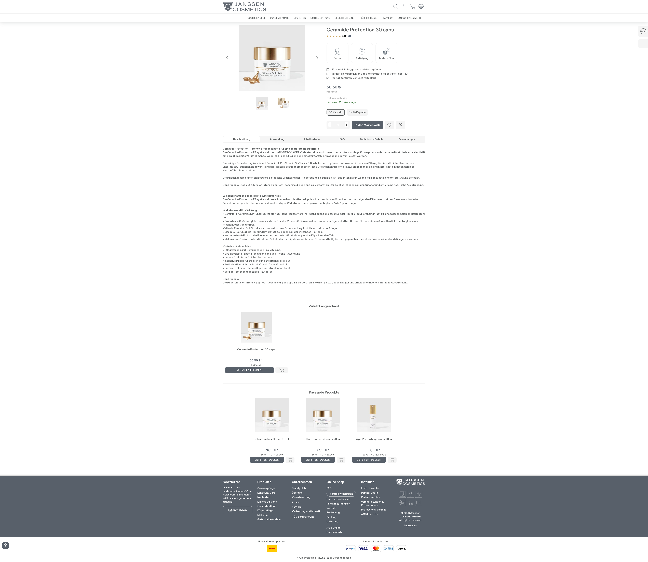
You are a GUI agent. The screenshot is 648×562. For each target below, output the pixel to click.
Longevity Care (266, 492)
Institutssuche (370, 488)
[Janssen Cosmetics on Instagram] (402, 494)
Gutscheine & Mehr (269, 519)
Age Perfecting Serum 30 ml (374, 439)
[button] (396, 6)
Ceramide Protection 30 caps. (256, 349)
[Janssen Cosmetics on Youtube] (418, 502)
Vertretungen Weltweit (306, 511)
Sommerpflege (266, 488)
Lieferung (332, 521)
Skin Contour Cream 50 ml (272, 439)
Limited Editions (267, 501)
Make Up (262, 515)
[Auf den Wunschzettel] (389, 125)
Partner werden (370, 497)
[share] (400, 125)
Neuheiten (263, 497)
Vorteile (331, 508)
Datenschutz (334, 532)
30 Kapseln (335, 112)
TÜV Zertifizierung (303, 516)
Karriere (297, 506)
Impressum (410, 525)
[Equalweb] (5, 548)
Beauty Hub (299, 488)
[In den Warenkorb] (281, 370)
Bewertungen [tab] (406, 139)
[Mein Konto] (404, 6)
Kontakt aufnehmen (338, 503)
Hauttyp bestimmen (338, 499)
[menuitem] (257, 18)
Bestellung (333, 512)
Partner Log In (369, 492)
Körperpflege (265, 510)
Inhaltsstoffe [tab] (312, 139)
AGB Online (334, 527)
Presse (296, 502)
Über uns (297, 492)
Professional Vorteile (373, 509)
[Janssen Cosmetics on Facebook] (410, 494)
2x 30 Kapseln (357, 112)
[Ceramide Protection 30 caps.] (272, 57)
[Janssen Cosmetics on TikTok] (418, 494)
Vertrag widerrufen (341, 493)
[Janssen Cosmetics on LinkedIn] (410, 502)
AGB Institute (369, 514)
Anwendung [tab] (277, 139)
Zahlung (331, 517)
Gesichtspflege (266, 506)
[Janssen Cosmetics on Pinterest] (402, 502)
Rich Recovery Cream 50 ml (323, 439)
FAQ (329, 488)
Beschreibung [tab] (241, 139)
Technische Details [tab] (371, 139)
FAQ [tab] (342, 139)
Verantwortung (301, 497)
